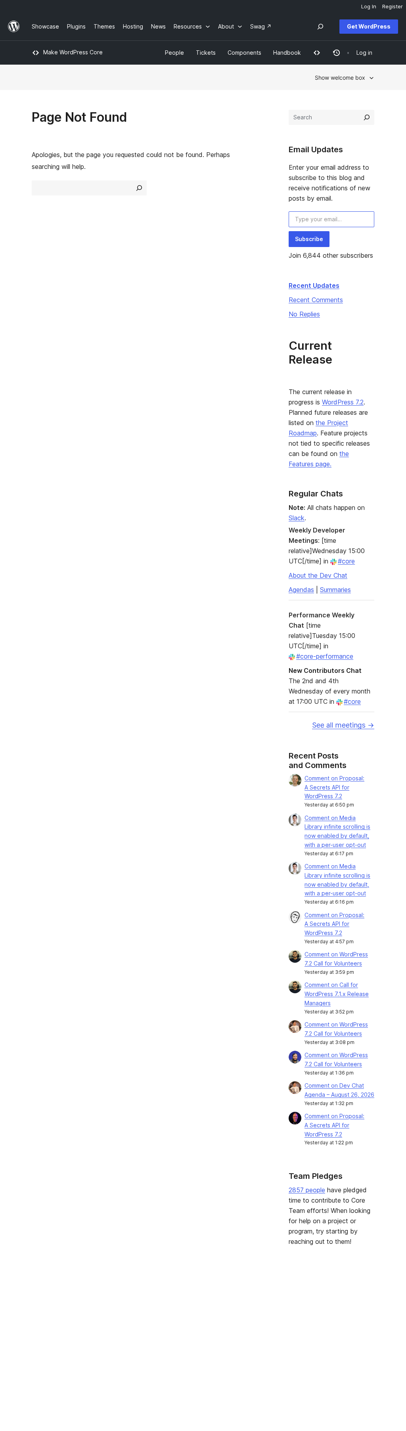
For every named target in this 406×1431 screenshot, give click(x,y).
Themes (112, 1311)
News (39, 1311)
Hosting (42, 1323)
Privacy (41, 1336)
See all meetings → (343, 725)
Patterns (113, 1336)
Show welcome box (340, 77)
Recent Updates (314, 285)
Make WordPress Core (73, 52)
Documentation (192, 1311)
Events (251, 1311)
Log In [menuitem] (368, 6)
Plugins (111, 1323)
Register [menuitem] (392, 6)
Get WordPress (369, 26)
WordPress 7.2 (343, 402)
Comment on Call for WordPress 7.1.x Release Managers (336, 993)
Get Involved (259, 1298)
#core (346, 561)
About (40, 1298)
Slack (296, 518)
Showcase (115, 1298)
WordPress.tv (193, 1336)
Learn (179, 1298)
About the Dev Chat (318, 575)
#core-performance (324, 656)
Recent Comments (316, 300)
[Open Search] (320, 26)
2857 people (307, 1190)
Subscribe (309, 239)
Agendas (301, 590)
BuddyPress (331, 1336)
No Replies (304, 314)
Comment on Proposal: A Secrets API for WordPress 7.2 (334, 787)
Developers (187, 1323)
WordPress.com (336, 1298)
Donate (255, 1323)
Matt (321, 1311)
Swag (252, 1336)
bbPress (326, 1323)
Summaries (335, 590)
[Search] (366, 117)
